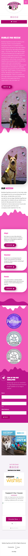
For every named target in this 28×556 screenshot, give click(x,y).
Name (3, 393)
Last (3, 406)
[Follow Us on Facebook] (11, 17)
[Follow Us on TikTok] (17, 17)
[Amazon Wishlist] (14, 479)
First (3, 400)
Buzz (18, 547)
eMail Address (5, 409)
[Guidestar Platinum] (14, 338)
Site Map (14, 551)
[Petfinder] (14, 321)
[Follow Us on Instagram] (15, 17)
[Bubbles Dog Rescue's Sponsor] (14, 442)
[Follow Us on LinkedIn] (13, 17)
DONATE (15, 21)
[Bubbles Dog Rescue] (14, 6)
